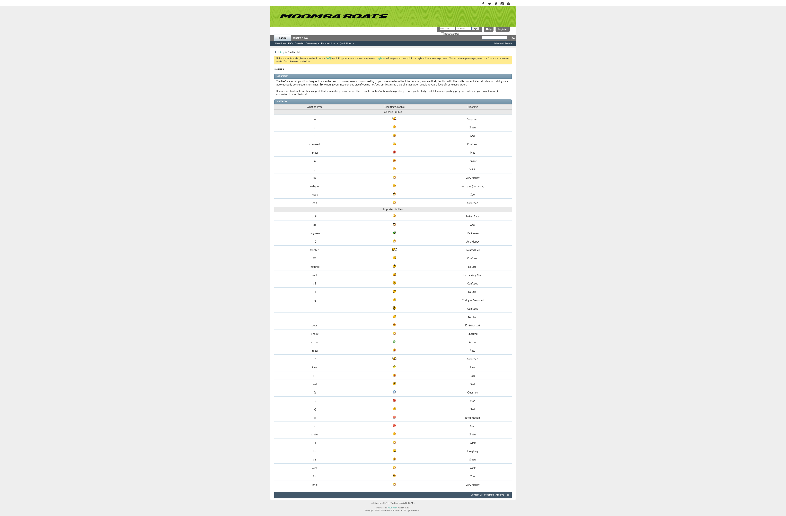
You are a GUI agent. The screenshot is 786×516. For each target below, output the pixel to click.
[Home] (333, 16)
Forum (283, 38)
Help (488, 29)
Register (503, 29)
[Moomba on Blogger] (510, 4)
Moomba (489, 495)
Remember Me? (451, 34)
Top (507, 495)
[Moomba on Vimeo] (496, 4)
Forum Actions (328, 43)
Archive (500, 495)
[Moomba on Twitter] (489, 4)
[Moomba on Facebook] (483, 4)
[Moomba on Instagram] (502, 4)
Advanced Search (503, 43)
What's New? (300, 38)
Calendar (299, 43)
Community (311, 43)
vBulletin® (392, 508)
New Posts (280, 43)
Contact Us (476, 495)
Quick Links (345, 43)
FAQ (290, 43)
